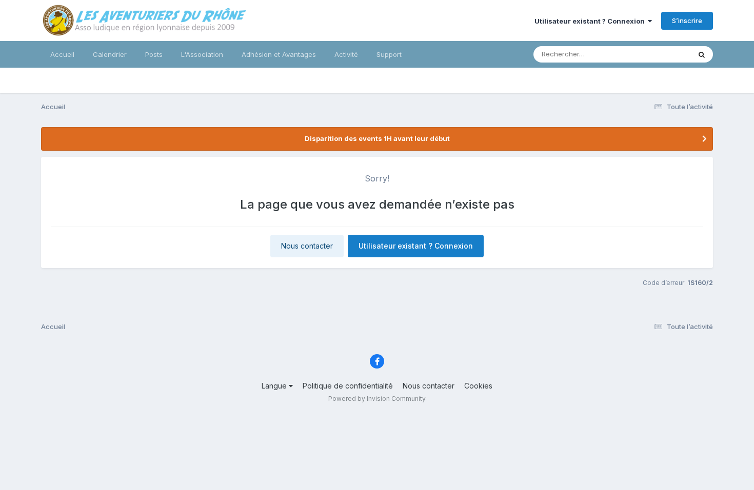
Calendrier (110, 54)
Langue (275, 385)
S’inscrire (687, 20)
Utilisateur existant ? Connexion (591, 21)
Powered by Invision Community (377, 398)
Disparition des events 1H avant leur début (377, 138)
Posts (154, 54)
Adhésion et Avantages (279, 54)
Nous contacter (307, 245)
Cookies (478, 385)
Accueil (62, 54)
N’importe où (657, 54)
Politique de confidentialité (348, 385)
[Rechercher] (701, 54)
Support (389, 54)
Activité (346, 54)
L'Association (202, 54)
